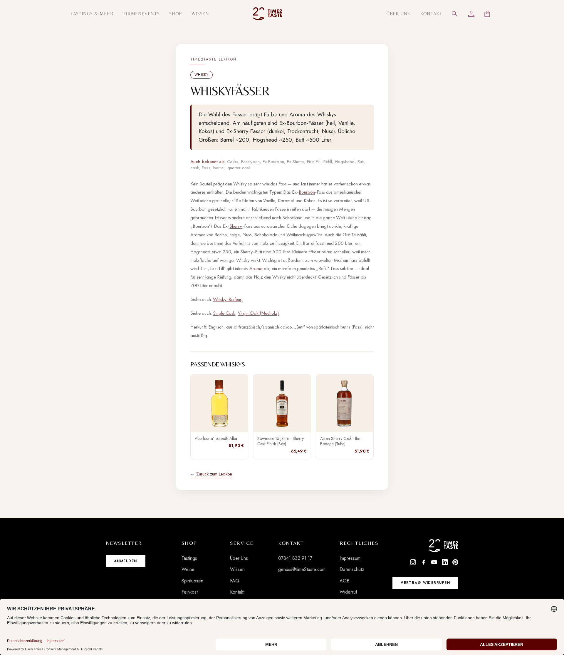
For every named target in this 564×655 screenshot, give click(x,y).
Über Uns (239, 558)
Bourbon (307, 192)
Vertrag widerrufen (425, 582)
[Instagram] (413, 562)
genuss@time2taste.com (301, 569)
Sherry (235, 226)
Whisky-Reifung (228, 299)
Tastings (189, 558)
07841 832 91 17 (295, 558)
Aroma (256, 268)
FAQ (234, 580)
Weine (188, 569)
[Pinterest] (455, 562)
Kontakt (237, 592)
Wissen (237, 569)
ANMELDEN (125, 561)
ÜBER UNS (398, 13)
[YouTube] (434, 562)
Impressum (350, 558)
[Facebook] (424, 562)
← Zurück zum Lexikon (211, 474)
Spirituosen (192, 580)
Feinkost (190, 592)
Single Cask (224, 313)
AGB (345, 580)
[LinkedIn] (445, 562)
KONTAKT (431, 13)
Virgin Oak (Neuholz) (258, 313)
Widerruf (348, 592)
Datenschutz (352, 569)
